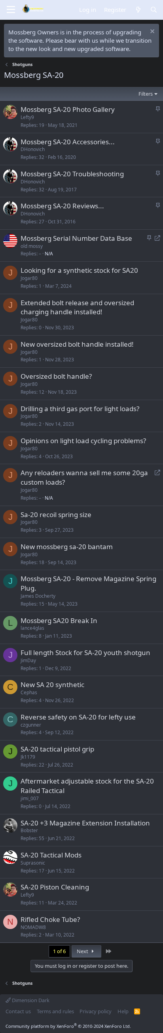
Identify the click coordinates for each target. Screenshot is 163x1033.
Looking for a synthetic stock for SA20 (79, 270)
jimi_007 (30, 798)
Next (83, 951)
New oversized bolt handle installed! (77, 344)
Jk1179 (28, 757)
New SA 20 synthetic (52, 684)
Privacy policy (96, 1011)
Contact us (18, 1011)
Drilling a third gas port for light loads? (80, 408)
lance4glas (32, 628)
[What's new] (138, 9)
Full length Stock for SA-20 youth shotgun (85, 652)
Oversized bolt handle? (56, 376)
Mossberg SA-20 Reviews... (62, 205)
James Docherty (38, 596)
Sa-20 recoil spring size (56, 514)
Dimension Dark (30, 1000)
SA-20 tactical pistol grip (57, 749)
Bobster (29, 830)
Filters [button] (145, 93)
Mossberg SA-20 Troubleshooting (72, 173)
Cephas (29, 692)
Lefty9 (27, 117)
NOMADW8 (33, 927)
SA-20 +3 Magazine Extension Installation (85, 822)
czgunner (31, 724)
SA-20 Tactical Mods (51, 854)
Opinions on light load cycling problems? (83, 440)
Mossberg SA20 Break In (59, 620)
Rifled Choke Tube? (50, 919)
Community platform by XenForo (68, 1026)
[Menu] (11, 10)
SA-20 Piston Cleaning (55, 886)
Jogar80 (29, 278)
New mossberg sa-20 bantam (67, 546)
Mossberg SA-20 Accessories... (68, 141)
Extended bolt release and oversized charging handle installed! (77, 307)
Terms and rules (55, 1011)
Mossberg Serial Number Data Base (76, 238)
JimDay (28, 660)
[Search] (153, 9)
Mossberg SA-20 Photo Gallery (68, 109)
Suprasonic (33, 862)
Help (123, 1011)
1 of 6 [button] (59, 951)
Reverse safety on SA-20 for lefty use (78, 716)
